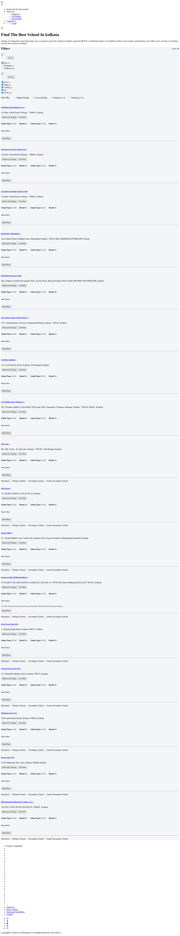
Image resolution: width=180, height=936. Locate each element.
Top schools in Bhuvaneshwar (18, 895)
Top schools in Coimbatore (17, 903)
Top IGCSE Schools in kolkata (19, 855)
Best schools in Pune (15, 869)
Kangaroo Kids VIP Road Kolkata (14, 577)
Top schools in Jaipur (15, 891)
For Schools (17, 19)
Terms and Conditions (15, 912)
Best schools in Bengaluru (17, 867)
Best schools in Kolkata (16, 874)
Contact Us (11, 21)
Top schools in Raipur (15, 893)
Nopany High (6, 533)
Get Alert (22, 117)
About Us (16, 14)
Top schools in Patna (15, 898)
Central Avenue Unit (11, 669)
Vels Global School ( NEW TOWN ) (15, 318)
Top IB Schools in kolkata (17, 853)
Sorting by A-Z (59, 98)
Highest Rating (22, 98)
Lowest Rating (41, 98)
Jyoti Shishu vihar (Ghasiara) (13, 402)
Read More (6, 138)
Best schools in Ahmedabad (17, 860)
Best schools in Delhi (15, 862)
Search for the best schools (17, 9)
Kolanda (9, 66)
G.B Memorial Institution (13, 107)
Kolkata (9, 68)
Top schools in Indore (15, 886)
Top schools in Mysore (15, 900)
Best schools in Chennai (16, 877)
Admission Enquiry (9, 117)
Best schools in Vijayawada (17, 879)
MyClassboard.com (69, 933)
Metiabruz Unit (9, 713)
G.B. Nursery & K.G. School (14, 149)
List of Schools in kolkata (17, 848)
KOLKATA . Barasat (11, 276)
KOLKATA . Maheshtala (11, 234)
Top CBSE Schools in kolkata (18, 851)
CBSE (8, 87)
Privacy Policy (12, 909)
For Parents (16, 16)
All (7, 63)
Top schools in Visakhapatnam (19, 884)
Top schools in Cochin (15, 881)
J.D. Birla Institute (8, 360)
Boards (11, 77)
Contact (9, 914)
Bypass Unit (8, 757)
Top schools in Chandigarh (17, 888)
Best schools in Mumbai (16, 865)
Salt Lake (5, 444)
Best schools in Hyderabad (17, 872)
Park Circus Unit (9, 624)
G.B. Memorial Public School (14, 191)
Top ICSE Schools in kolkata (18, 858)
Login (14, 23)
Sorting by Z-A (77, 98)
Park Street (6, 488)
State (7, 85)
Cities (10, 58)
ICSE (7, 93)
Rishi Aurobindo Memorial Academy (17, 802)
